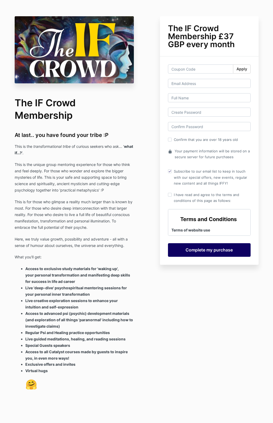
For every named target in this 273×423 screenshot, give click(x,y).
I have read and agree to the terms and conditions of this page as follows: (206, 198)
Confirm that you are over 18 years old (206, 139)
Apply (241, 69)
